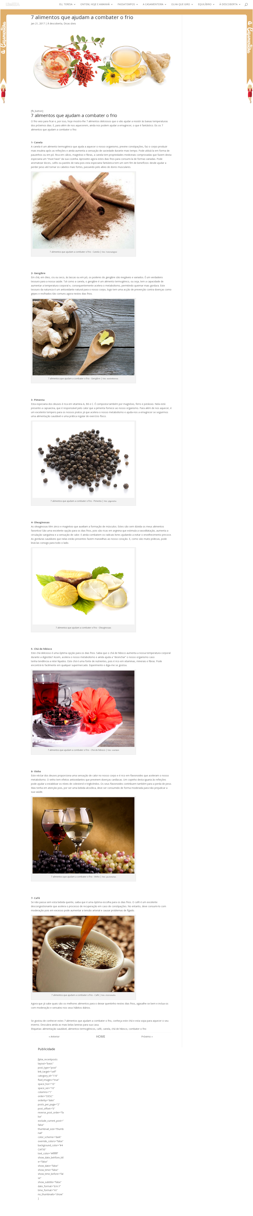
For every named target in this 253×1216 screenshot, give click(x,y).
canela (106, 1028)
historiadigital (111, 252)
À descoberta (228, 4)
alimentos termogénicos (81, 1028)
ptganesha (112, 501)
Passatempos (126, 4)
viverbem (115, 750)
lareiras (78, 1024)
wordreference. (113, 378)
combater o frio (137, 1028)
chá (131, 1020)
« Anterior (54, 1036)
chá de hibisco (119, 1028)
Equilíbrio (205, 4)
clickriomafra (110, 995)
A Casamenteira (153, 4)
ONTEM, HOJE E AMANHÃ (95, 4)
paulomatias (111, 877)
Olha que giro (180, 4)
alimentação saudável (55, 1028)
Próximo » (147, 1036)
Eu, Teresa (65, 4)
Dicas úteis (70, 23)
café (99, 1028)
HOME (100, 1036)
